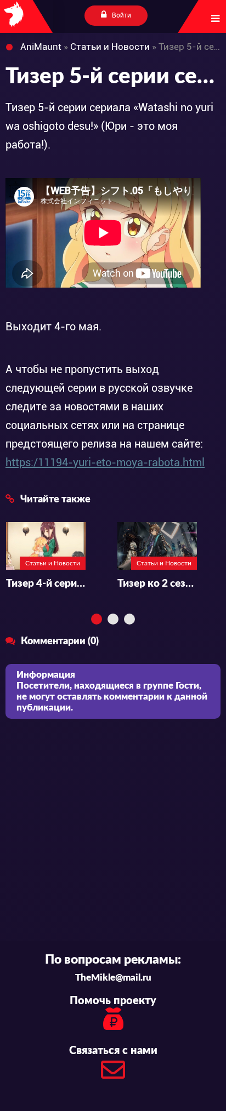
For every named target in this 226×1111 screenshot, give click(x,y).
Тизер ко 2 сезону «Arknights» (157, 584)
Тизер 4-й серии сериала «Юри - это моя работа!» (46, 584)
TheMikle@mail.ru (113, 977)
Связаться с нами (113, 1050)
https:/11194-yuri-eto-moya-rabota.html (105, 462)
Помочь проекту (113, 1000)
